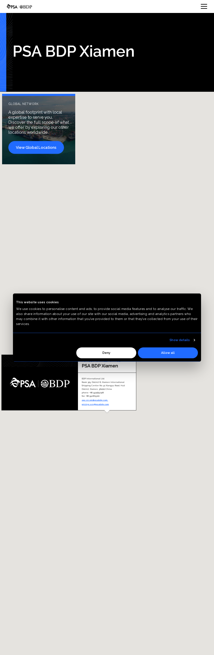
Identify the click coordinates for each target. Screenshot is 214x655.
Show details (179, 340)
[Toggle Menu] (204, 6)
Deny (106, 353)
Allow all (168, 353)
